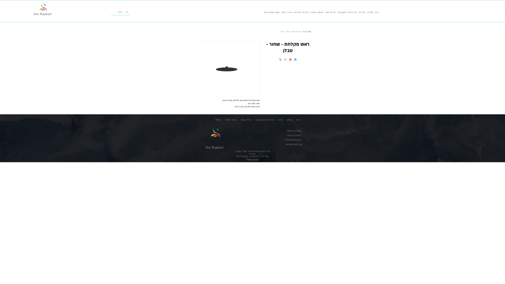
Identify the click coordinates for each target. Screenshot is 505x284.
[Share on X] (280, 59)
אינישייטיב (253, 156)
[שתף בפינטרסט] (290, 59)
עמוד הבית (307, 31)
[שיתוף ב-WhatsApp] (285, 59)
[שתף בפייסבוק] (295, 59)
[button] (301, 12)
